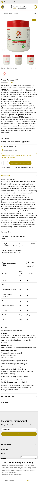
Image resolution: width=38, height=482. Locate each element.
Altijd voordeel (15, 142)
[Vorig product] (31, 68)
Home (3, 68)
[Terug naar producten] (33, 68)
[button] (3, 35)
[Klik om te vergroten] (5, 50)
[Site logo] (19, 7)
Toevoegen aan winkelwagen (20, 163)
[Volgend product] (36, 68)
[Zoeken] (35, 13)
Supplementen (12, 68)
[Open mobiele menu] (3, 7)
